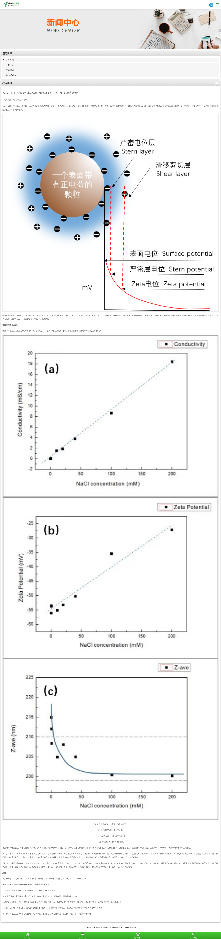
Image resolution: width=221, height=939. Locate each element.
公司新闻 (9, 60)
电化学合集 (10, 74)
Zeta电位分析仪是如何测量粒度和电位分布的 (84, 908)
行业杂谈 (9, 70)
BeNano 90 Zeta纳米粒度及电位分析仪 (24, 331)
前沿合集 (9, 65)
